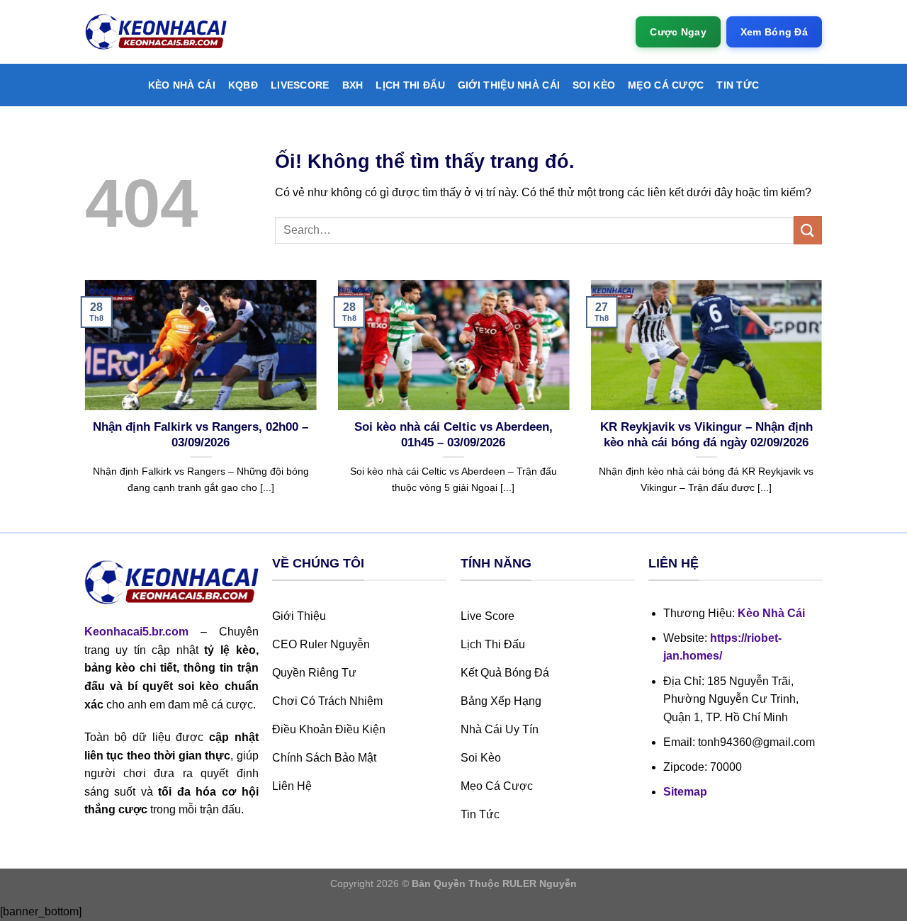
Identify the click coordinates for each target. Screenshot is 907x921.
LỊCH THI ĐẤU (410, 85)
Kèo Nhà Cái (181, 85)
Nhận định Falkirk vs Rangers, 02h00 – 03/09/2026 (200, 434)
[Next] (824, 404)
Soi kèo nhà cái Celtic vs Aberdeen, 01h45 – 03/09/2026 (453, 434)
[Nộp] (808, 230)
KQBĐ (243, 85)
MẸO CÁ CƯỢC (666, 85)
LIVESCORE (300, 85)
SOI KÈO (594, 85)
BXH (353, 85)
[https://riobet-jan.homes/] (156, 32)
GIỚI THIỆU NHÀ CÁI (509, 85)
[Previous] (82, 404)
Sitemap (685, 792)
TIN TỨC (737, 85)
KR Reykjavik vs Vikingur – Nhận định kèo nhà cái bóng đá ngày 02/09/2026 (706, 434)
